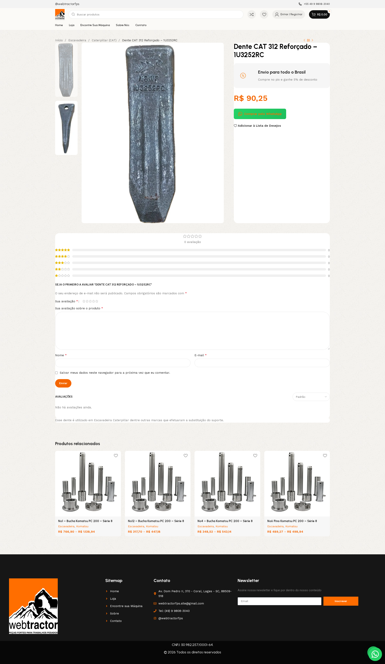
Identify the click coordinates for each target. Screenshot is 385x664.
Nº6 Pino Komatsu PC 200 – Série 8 (292, 521)
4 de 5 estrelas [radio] (93, 301)
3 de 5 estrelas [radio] (90, 301)
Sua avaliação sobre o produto (79, 308)
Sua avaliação (66, 301)
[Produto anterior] (304, 40)
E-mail (201, 355)
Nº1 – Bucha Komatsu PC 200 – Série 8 (85, 521)
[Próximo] (312, 40)
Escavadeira (77, 40)
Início (59, 40)
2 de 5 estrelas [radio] (87, 301)
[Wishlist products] (264, 14)
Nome (61, 355)
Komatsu (82, 526)
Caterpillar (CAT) (105, 40)
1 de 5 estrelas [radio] (83, 301)
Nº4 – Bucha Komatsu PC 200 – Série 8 (225, 521)
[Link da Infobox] (67, 4)
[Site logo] (60, 14)
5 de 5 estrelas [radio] (96, 301)
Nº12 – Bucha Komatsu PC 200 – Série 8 (156, 521)
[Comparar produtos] (251, 14)
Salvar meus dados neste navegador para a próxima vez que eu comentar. (115, 373)
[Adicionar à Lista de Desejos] (116, 455)
